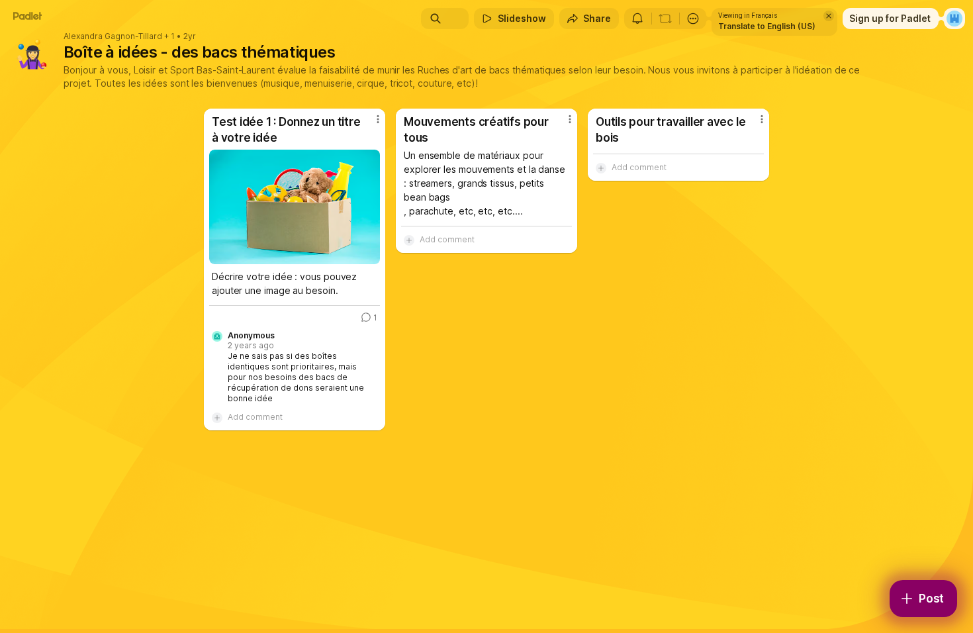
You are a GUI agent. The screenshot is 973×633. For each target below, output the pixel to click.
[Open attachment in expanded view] (294, 207)
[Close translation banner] (828, 16)
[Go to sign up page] (954, 18)
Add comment (255, 417)
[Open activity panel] (637, 18)
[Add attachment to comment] (217, 417)
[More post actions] (378, 119)
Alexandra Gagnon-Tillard (113, 36)
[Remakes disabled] (665, 18)
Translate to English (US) (766, 26)
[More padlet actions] (693, 18)
